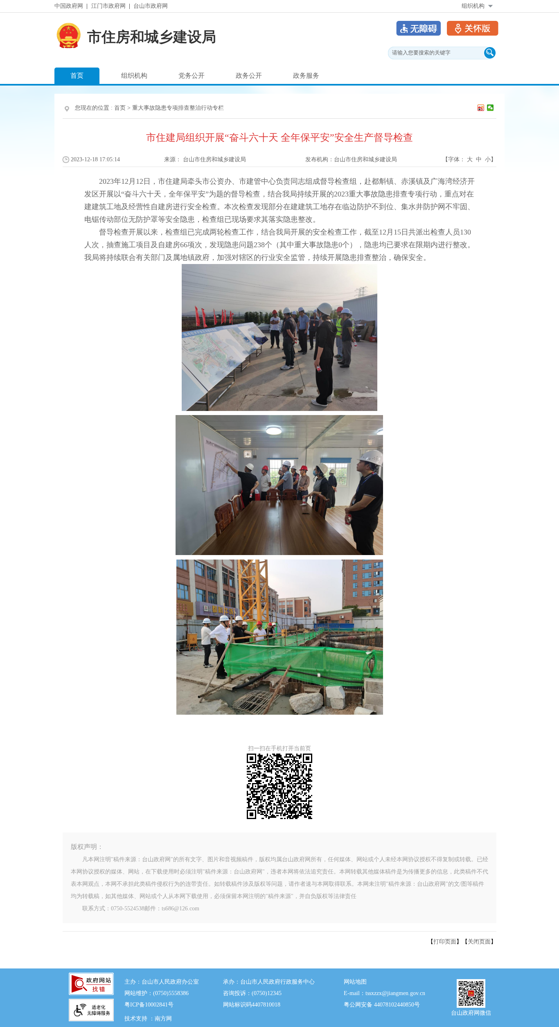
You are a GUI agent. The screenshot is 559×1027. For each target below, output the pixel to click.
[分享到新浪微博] (481, 107)
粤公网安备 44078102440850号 (382, 1005)
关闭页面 (479, 942)
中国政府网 (68, 6)
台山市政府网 (150, 6)
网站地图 (355, 982)
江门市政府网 (108, 6)
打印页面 (444, 942)
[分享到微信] (490, 107)
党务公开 (191, 75)
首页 (76, 75)
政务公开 (249, 75)
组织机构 (473, 6)
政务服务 (306, 75)
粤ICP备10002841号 (149, 1005)
